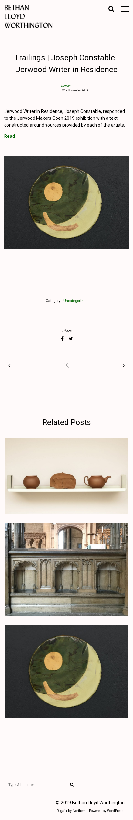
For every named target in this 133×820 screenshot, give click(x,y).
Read (9, 136)
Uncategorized (75, 301)
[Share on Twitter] (70, 338)
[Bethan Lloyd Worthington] (33, 16)
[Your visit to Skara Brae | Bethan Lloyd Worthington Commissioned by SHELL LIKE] (122, 365)
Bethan (65, 86)
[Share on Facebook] (62, 338)
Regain (62, 811)
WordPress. (116, 811)
